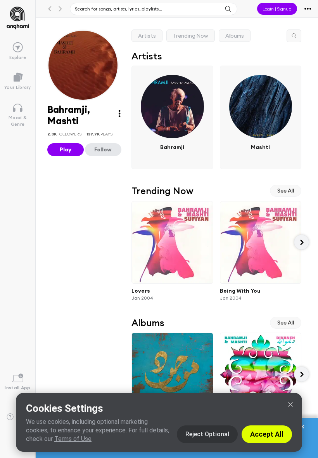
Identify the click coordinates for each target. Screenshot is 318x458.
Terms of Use (73, 438)
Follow (103, 149)
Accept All (266, 434)
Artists (147, 35)
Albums (234, 35)
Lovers (140, 290)
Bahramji (173, 147)
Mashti (260, 147)
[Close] (290, 404)
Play (65, 149)
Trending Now (190, 35)
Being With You (240, 290)
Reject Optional (207, 434)
